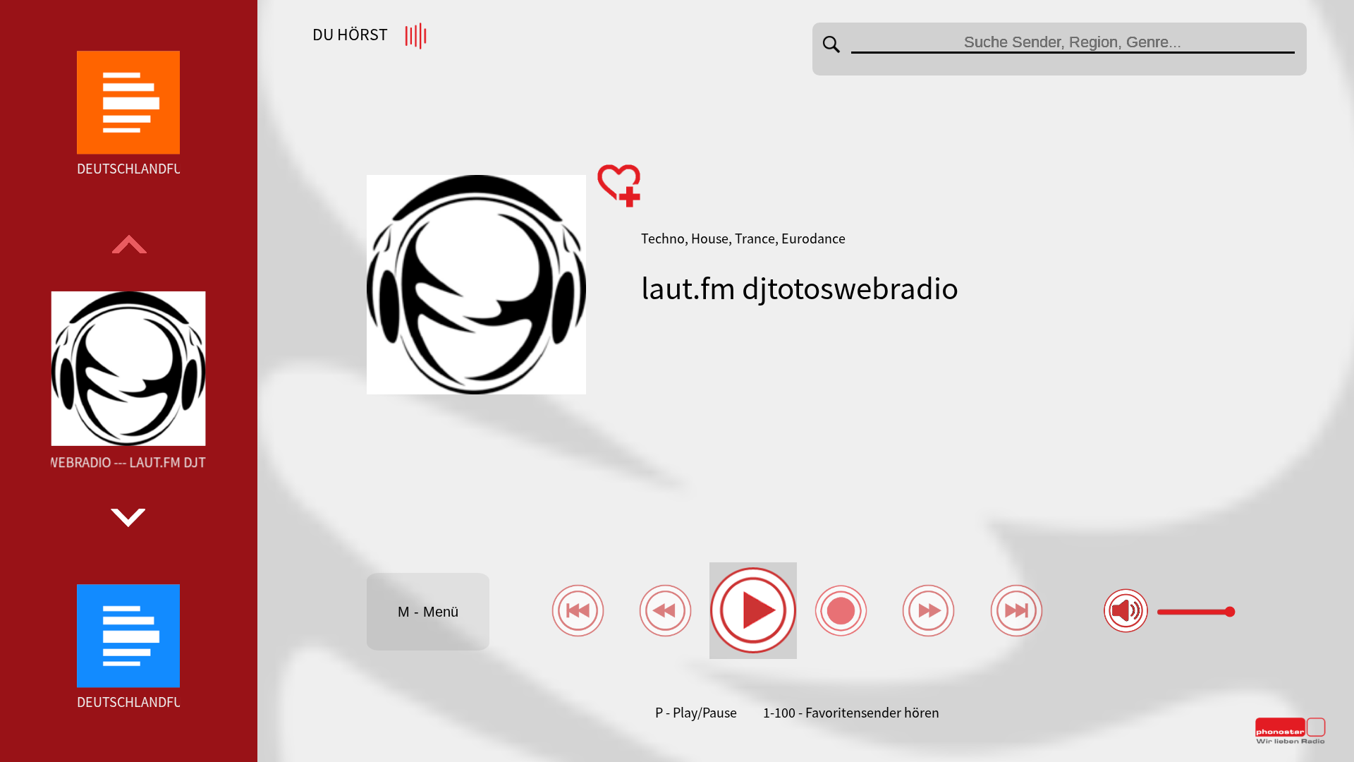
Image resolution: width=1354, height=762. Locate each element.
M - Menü (428, 611)
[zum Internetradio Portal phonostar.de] (1290, 741)
